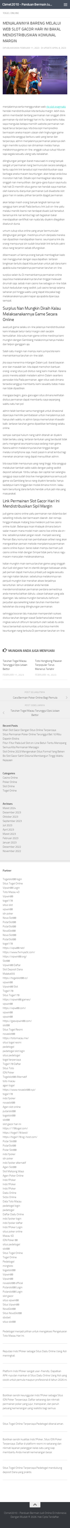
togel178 (8, 900)
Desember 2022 (12, 846)
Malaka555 (9, 973)
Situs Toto (8, 1068)
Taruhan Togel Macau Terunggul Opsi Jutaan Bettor (15, 665)
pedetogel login (11, 1205)
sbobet (7, 1317)
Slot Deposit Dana (13, 969)
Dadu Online (9, 1192)
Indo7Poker (9, 1180)
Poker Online (10, 782)
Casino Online (10, 777)
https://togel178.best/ (15, 1132)
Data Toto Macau (12, 1201)
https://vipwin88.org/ (15, 956)
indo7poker (9, 1098)
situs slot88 (9, 1321)
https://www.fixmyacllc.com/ (19, 952)
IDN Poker (8, 1072)
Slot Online (9, 786)
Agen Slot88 (9, 1167)
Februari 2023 (10, 838)
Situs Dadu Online (40, 1375)
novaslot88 (9, 1033)
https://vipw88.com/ (14, 1008)
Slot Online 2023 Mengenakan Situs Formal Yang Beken (34, 751)
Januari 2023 (10, 842)
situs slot (8, 905)
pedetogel (8, 1046)
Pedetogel (8, 1261)
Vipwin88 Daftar (12, 965)
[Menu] (65, 4)
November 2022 (12, 851)
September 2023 (12, 821)
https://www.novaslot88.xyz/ (19, 1089)
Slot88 (6, 960)
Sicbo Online (9, 1197)
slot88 (6, 1025)
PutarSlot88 (9, 922)
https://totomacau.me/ (16, 1038)
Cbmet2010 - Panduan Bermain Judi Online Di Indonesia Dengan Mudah (27, 4)
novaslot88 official (13, 1283)
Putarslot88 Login (12, 1287)
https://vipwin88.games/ (17, 999)
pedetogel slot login (14, 1051)
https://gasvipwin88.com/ (17, 1021)
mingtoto (8, 1266)
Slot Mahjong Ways (13, 1171)
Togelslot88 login (12, 879)
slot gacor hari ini (12, 1124)
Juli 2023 (7, 825)
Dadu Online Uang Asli (54, 1351)
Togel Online (11, 13)
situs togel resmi (12, 1042)
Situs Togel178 (11, 995)
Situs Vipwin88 (11, 1304)
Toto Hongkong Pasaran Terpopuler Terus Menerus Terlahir (48, 665)
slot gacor (8, 1296)
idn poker (8, 913)
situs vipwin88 (11, 1300)
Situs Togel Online (13, 883)
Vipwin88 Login (11, 887)
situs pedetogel (11, 1055)
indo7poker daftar (13, 1223)
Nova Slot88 (9, 917)
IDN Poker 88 (10, 1240)
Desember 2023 (12, 812)
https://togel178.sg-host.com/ (20, 1137)
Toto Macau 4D (11, 892)
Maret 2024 (9, 808)
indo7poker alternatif (14, 1162)
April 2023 (8, 829)
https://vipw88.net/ (14, 948)
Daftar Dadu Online (13, 1214)
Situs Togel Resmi (13, 1029)
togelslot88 (9, 1115)
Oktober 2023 (10, 816)
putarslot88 (9, 1111)
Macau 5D (8, 1235)
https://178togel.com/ (15, 1128)
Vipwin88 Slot (10, 986)
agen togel (9, 1085)
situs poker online (12, 1231)
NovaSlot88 (9, 930)
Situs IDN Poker (53, 1439)
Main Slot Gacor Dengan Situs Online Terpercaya (29, 730)
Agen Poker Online (13, 1175)
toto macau (9, 1081)
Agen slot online (12, 1107)
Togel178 (8, 991)
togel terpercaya (12, 1059)
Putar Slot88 (10, 1141)
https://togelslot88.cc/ (15, 978)
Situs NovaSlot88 (12, 1313)
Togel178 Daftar (12, 1064)
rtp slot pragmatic (56, 106)
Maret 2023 (9, 834)
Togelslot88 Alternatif (15, 1076)
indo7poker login (12, 1218)
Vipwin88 (8, 896)
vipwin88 (8, 909)
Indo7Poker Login (12, 1227)
